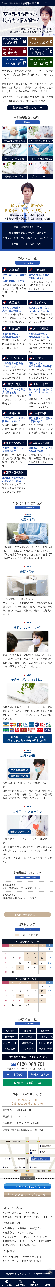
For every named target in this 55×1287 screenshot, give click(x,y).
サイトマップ (12, 1260)
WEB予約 (21, 1283)
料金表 (49, 1217)
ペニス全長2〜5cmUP (39, 41)
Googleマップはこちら (26, 1186)
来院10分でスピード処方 (39, 51)
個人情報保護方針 (33, 1260)
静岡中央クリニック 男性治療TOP (22, 1212)
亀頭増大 (45, 1030)
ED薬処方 (10, 1049)
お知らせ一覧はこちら (27, 914)
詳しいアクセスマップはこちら (26, 1194)
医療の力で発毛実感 (38, 62)
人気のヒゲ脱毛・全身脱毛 (13, 62)
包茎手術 (9, 1228)
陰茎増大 (10, 1037)
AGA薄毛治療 (45, 1049)
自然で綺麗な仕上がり (12, 41)
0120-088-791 (34, 1283)
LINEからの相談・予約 (27, 1083)
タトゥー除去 (45, 1043)
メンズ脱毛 (27, 1049)
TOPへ (49, 1271)
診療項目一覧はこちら (26, 107)
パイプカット (10, 1043)
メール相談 (7, 1283)
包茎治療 (10, 1030)
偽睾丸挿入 (27, 1043)
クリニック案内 (13, 1217)
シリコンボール (45, 1037)
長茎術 (27, 1030)
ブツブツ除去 (27, 1037)
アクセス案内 (33, 1217)
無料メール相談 (40, 1075)
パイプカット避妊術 (36, 1236)
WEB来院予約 (15, 1075)
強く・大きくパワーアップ (13, 51)
